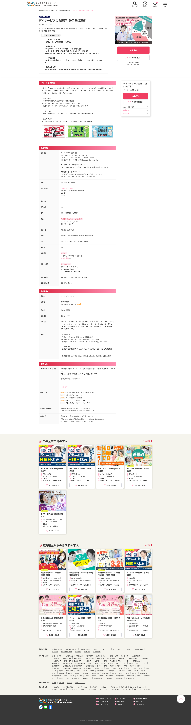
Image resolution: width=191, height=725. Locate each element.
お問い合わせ (140, 704)
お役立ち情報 (121, 701)
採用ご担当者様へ (103, 701)
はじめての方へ (103, 704)
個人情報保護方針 (141, 698)
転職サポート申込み (104, 698)
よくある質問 (121, 698)
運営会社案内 (140, 701)
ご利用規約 (120, 704)
